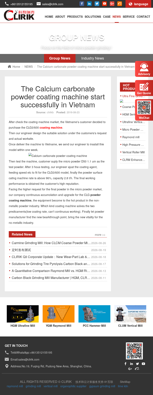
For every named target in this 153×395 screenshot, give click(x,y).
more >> (100, 234)
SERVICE (129, 17)
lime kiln (123, 386)
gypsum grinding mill (102, 386)
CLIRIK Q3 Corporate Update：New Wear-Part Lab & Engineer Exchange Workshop (59, 256)
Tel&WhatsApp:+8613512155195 (31, 353)
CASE (107, 17)
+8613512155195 (21, 4)
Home (16, 66)
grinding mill (33, 386)
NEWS (117, 17)
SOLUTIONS (93, 17)
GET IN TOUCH (16, 345)
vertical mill (51, 386)
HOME (49, 17)
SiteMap (125, 382)
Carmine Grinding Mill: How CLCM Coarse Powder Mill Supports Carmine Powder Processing (59, 243)
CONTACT (143, 17)
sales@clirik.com (52, 4)
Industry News (92, 58)
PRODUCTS (75, 17)
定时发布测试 (59, 249)
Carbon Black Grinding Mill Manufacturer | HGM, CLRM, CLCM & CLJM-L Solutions (59, 277)
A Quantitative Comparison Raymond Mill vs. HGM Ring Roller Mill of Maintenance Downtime (59, 270)
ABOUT (60, 17)
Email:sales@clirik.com (25, 359)
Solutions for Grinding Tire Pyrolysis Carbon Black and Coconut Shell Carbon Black (59, 263)
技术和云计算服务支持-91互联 (94, 382)
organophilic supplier (73, 386)
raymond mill (15, 386)
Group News (59, 58)
